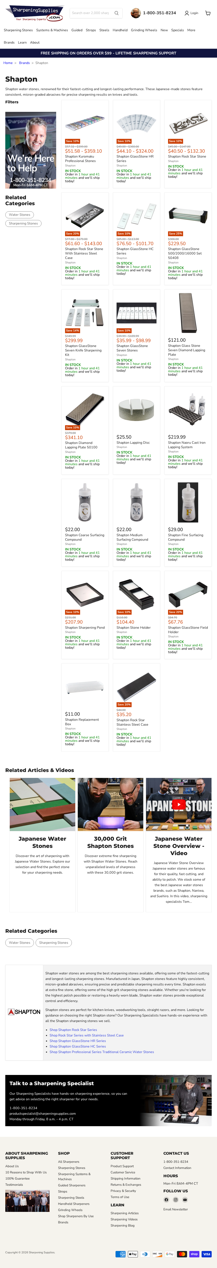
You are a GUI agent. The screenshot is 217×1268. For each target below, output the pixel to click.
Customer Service (123, 1172)
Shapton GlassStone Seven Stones (132, 348)
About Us (12, 1166)
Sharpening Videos (124, 1219)
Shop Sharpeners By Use (76, 1216)
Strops (91, 30)
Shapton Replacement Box (82, 721)
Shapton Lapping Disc (133, 442)
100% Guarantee (17, 1178)
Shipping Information (125, 1178)
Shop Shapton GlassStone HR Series (78, 1041)
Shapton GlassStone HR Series (135, 158)
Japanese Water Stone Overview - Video (178, 846)
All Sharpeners (68, 1162)
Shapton (70, 166)
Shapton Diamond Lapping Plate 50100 (81, 445)
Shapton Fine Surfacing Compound (185, 537)
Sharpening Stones (18, 30)
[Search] (116, 13)
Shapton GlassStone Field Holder (188, 629)
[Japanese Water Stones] (42, 804)
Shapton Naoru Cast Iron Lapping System (187, 444)
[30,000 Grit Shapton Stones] (110, 804)
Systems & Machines (52, 30)
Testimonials (14, 1185)
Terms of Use (120, 1197)
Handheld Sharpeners (73, 1204)
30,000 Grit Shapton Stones (110, 842)
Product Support (122, 1166)
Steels (104, 30)
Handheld (120, 30)
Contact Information (177, 1168)
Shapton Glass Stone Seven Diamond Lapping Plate (186, 350)
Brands (9, 42)
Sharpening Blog (123, 1225)
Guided (76, 30)
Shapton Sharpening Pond (85, 627)
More (191, 30)
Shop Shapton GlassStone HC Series (78, 1046)
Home (8, 63)
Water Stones (19, 214)
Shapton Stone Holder (134, 627)
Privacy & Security (123, 1191)
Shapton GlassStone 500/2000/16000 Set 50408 (185, 253)
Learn (22, 42)
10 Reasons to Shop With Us (26, 1172)
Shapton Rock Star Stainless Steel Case (132, 722)
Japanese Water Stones (42, 842)
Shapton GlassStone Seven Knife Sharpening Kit (83, 350)
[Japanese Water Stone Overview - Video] (178, 804)
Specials (177, 30)
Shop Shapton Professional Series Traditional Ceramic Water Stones (102, 1052)
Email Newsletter (175, 1209)
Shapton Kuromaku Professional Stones (80, 158)
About (35, 42)
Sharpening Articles (125, 1213)
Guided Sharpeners (71, 1185)
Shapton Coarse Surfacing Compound (84, 537)
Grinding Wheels (144, 30)
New (164, 30)
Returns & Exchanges (126, 1185)
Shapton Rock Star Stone (187, 156)
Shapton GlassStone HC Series (135, 251)
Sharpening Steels (71, 1198)
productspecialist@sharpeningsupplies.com (43, 1113)
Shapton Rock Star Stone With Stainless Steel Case (84, 253)
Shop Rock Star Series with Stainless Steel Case (87, 1035)
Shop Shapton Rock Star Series (73, 1030)
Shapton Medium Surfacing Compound (132, 537)
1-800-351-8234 (23, 1108)
